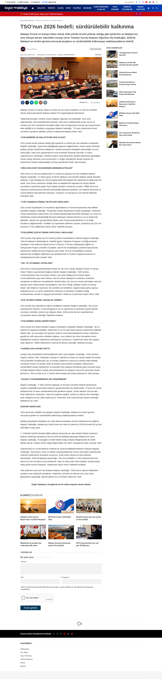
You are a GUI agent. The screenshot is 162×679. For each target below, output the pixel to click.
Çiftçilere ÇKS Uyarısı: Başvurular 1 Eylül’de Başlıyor (43, 14)
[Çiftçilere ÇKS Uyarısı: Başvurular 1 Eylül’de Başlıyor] (33, 506)
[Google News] (95, 102)
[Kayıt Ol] (149, 8)
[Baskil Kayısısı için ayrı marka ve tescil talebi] (89, 506)
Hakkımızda (24, 649)
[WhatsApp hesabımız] (157, 2)
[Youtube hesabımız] (146, 2)
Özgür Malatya (32, 49)
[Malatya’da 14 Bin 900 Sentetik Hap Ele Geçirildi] (112, 67)
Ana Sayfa (24, 652)
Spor (68, 8)
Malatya (41, 8)
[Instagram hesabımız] (143, 2)
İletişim (23, 666)
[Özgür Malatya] (15, 10)
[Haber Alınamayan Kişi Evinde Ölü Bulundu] (112, 97)
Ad (22, 577)
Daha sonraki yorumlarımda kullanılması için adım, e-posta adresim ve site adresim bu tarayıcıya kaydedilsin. (57, 588)
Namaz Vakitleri (140, 8)
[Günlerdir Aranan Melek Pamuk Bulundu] (112, 77)
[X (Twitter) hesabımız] (139, 2)
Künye (22, 663)
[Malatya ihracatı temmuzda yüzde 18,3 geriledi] (61, 532)
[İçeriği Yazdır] (45, 103)
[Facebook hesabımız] (136, 2)
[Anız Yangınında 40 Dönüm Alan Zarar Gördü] (112, 137)
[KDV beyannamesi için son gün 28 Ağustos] (89, 532)
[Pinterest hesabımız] (153, 2)
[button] (33, 8)
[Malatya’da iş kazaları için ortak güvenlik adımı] (33, 532)
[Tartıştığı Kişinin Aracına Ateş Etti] (112, 57)
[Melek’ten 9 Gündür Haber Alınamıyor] (112, 128)
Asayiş (60, 8)
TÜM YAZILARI (95, 49)
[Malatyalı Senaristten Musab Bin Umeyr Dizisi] (112, 147)
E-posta (65, 577)
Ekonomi (87, 8)
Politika (77, 8)
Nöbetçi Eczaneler (127, 8)
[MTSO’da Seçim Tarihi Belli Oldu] (61, 506)
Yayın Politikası (26, 656)
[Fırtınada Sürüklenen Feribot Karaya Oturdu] (112, 87)
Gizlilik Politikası (26, 659)
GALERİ (11, 2)
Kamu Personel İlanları (101, 8)
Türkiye (51, 8)
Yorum (24, 561)
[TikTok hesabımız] (150, 2)
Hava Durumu (115, 8)
